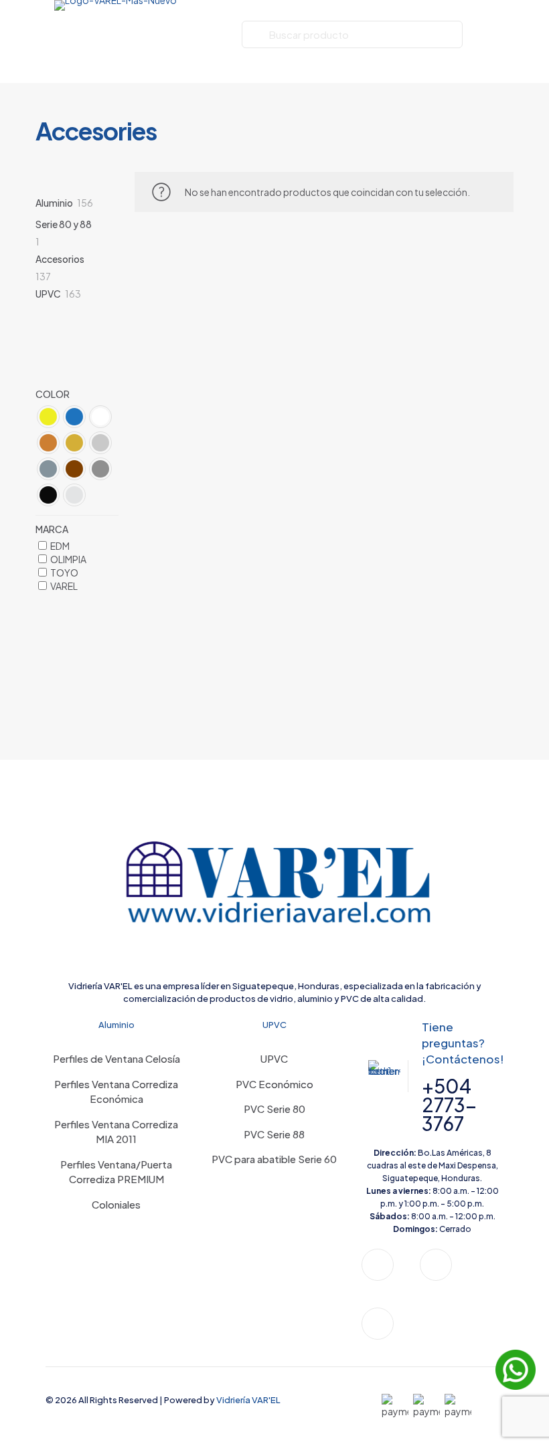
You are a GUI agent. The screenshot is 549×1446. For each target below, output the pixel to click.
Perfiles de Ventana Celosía (116, 1058)
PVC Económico (274, 1083)
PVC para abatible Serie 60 (274, 1158)
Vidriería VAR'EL (248, 1400)
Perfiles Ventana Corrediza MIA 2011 (116, 1132)
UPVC (274, 1058)
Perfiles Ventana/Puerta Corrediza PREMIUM (116, 1172)
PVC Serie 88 (274, 1134)
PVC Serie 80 (274, 1108)
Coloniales (116, 1204)
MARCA (51, 529)
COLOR (52, 394)
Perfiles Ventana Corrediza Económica (116, 1091)
